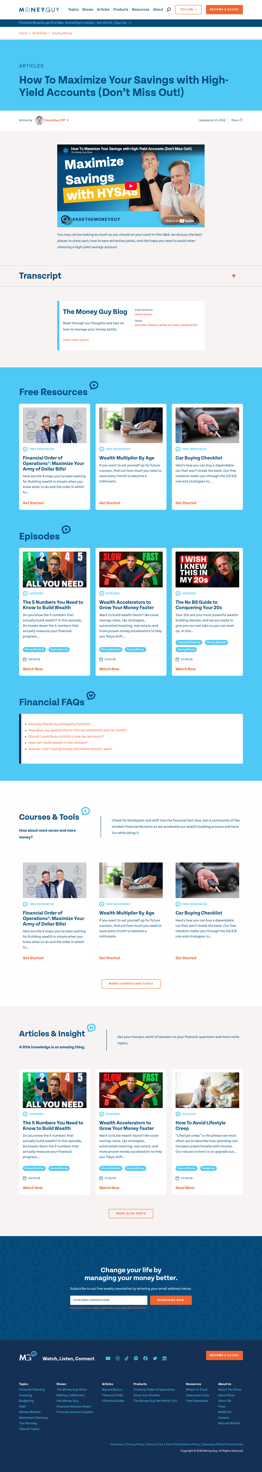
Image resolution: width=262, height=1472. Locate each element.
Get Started (33, 503)
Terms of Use (155, 1444)
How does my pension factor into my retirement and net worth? (77, 730)
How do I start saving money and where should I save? (70, 749)
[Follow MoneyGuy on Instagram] (117, 1359)
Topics (73, 9)
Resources (140, 9)
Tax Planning (28, 1423)
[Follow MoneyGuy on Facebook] (145, 1359)
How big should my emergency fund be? (59, 724)
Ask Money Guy (67, 1401)
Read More (185, 1188)
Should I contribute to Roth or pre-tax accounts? (66, 737)
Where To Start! (197, 1389)
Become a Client (224, 9)
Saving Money (62, 33)
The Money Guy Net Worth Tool (155, 1401)
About (158, 9)
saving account (169, 325)
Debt (22, 1406)
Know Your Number (146, 1395)
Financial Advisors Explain (74, 1412)
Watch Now (33, 669)
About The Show (229, 1389)
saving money (189, 325)
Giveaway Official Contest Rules (223, 1444)
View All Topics (29, 1429)
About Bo (224, 1401)
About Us (224, 1384)
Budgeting (208, 1168)
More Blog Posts (131, 1213)
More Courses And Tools (131, 983)
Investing (25, 1395)
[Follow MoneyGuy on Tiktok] (127, 1359)
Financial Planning (189, 642)
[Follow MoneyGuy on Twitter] (155, 1359)
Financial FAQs (112, 1395)
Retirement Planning (33, 1418)
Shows (87, 9)
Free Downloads (197, 1401)
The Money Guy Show (71, 1389)
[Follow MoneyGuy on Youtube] (108, 1359)
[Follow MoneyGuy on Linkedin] (164, 1359)
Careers (223, 1418)
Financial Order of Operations (154, 1389)
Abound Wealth (229, 1423)
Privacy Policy (135, 1444)
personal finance (146, 325)
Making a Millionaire (70, 1395)
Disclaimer (117, 1444)
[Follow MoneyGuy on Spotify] (136, 1359)
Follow (186, 9)
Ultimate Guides (113, 1401)
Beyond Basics (186, 1168)
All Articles (39, 33)
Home (23, 33)
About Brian (226, 1395)
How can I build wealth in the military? (58, 743)
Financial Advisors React (73, 1406)
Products (120, 9)
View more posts (76, 340)
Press (222, 1406)
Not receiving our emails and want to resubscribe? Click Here (108, 1307)
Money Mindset (34, 649)
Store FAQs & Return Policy (183, 1444)
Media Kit (224, 1412)
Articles (103, 9)
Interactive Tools (197, 1395)
